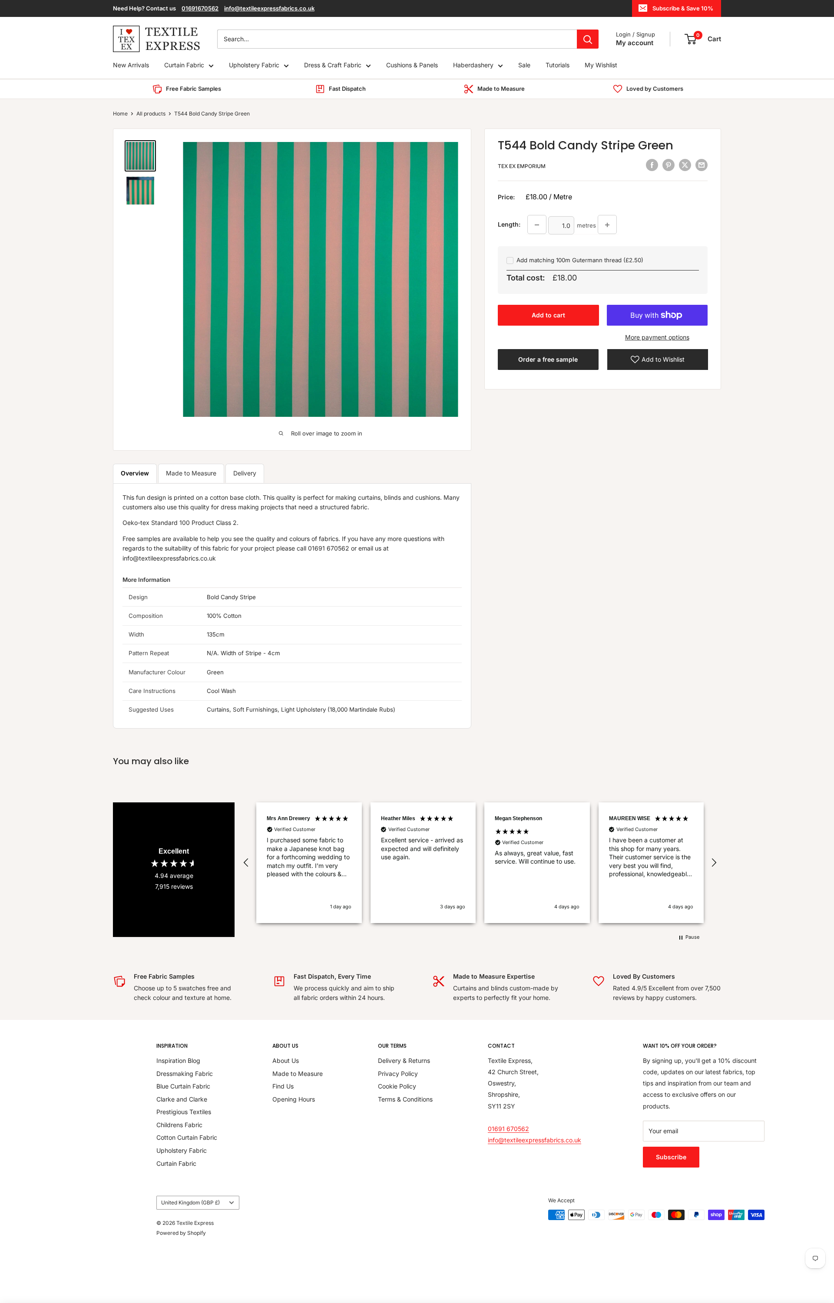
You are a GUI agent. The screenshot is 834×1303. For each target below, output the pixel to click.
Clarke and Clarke (181, 1099)
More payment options (657, 337)
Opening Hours (293, 1099)
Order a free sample (548, 359)
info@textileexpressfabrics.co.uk (269, 8)
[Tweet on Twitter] (685, 165)
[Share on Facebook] (652, 165)
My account (634, 43)
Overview (135, 473)
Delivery (244, 473)
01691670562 (200, 8)
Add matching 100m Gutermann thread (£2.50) (579, 260)
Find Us (283, 1086)
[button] (246, 862)
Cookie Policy (397, 1086)
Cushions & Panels (412, 65)
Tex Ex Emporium (522, 166)
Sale (524, 65)
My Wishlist (601, 65)
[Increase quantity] (607, 224)
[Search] (588, 39)
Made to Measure (191, 473)
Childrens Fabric (179, 1124)
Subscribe (671, 1157)
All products (150, 113)
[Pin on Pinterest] (668, 165)
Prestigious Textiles (183, 1111)
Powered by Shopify (181, 1233)
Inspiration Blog (178, 1060)
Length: (509, 224)
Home (120, 113)
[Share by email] (701, 165)
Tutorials (557, 65)
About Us (285, 1060)
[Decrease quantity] (536, 224)
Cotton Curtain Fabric (186, 1137)
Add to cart (548, 315)
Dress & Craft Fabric (332, 65)
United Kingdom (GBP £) (190, 1202)
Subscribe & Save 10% (682, 8)
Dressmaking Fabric (184, 1073)
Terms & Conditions (405, 1099)
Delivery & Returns (404, 1060)
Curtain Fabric (184, 65)
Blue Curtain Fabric (183, 1086)
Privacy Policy (398, 1073)
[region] (480, 863)
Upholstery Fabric (254, 65)
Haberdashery (473, 65)
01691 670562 (508, 1128)
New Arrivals (131, 65)
